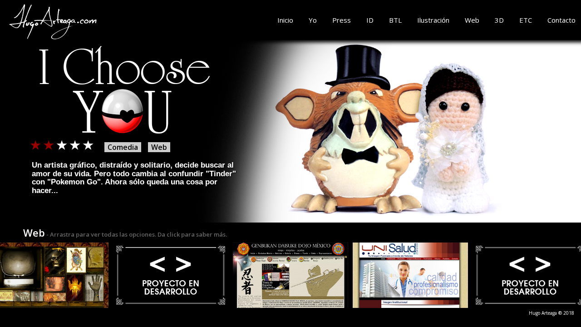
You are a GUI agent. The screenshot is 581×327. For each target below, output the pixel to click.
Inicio (285, 20)
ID (370, 20)
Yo (313, 20)
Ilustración (433, 20)
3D (499, 20)
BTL (395, 20)
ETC (525, 20)
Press (341, 20)
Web (472, 20)
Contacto (561, 20)
